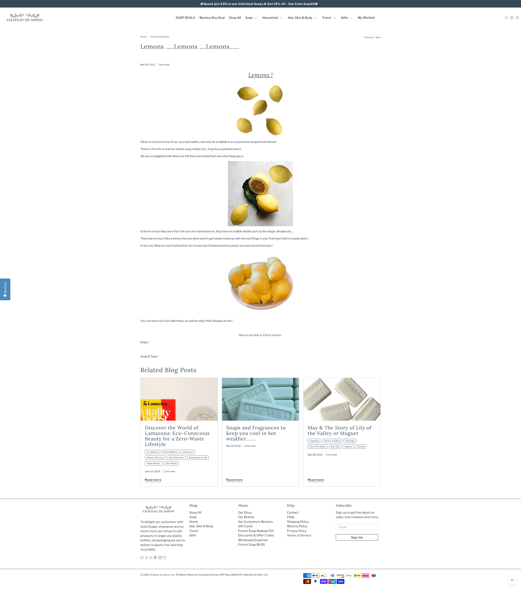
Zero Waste (171, 463)
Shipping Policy (298, 522)
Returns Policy (297, 526)
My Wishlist (366, 18)
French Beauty (170, 452)
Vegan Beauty (153, 463)
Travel (326, 18)
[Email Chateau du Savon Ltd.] (164, 558)
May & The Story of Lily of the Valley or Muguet (339, 430)
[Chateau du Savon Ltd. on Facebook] (146, 558)
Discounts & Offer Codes (256, 535)
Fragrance (315, 441)
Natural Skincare (155, 457)
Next (378, 37)
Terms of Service (299, 535)
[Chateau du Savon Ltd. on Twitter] (142, 558)
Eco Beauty (152, 452)
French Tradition (333, 441)
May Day (335, 446)
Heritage (350, 441)
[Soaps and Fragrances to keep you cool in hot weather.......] (260, 399)
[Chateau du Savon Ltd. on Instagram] (160, 558)
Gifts (344, 18)
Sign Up (357, 537)
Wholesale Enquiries (253, 540)
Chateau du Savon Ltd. (162, 574)
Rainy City (262, 574)
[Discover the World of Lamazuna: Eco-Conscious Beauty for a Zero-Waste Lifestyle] (179, 399)
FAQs (290, 517)
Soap (249, 18)
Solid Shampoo (176, 457)
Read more (153, 479)
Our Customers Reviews (255, 522)
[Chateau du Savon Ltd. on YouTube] (151, 558)
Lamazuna (187, 452)
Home (143, 37)
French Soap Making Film (256, 531)
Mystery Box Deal (212, 18)
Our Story (245, 512)
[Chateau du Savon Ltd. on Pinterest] (155, 558)
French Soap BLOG (251, 544)
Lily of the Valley (318, 446)
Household (270, 18)
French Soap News (160, 37)
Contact (293, 512)
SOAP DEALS (185, 18)
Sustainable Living (198, 457)
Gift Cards (245, 526)
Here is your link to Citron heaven (260, 335)
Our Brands (246, 517)
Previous (368, 37)
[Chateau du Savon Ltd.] (24, 17)
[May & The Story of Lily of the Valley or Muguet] (341, 399)
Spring (361, 446)
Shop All (235, 18)
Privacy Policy (297, 531)
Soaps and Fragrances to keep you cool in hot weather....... (256, 433)
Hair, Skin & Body (300, 18)
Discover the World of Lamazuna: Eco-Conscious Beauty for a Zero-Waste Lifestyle (177, 436)
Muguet (348, 446)
